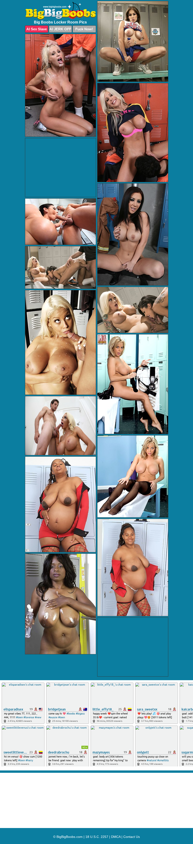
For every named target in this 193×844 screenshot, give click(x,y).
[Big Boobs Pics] (60, 11)
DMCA (116, 837)
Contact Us (131, 837)
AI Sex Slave (36, 29)
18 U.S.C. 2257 (96, 837)
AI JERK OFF (60, 29)
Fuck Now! (84, 29)
